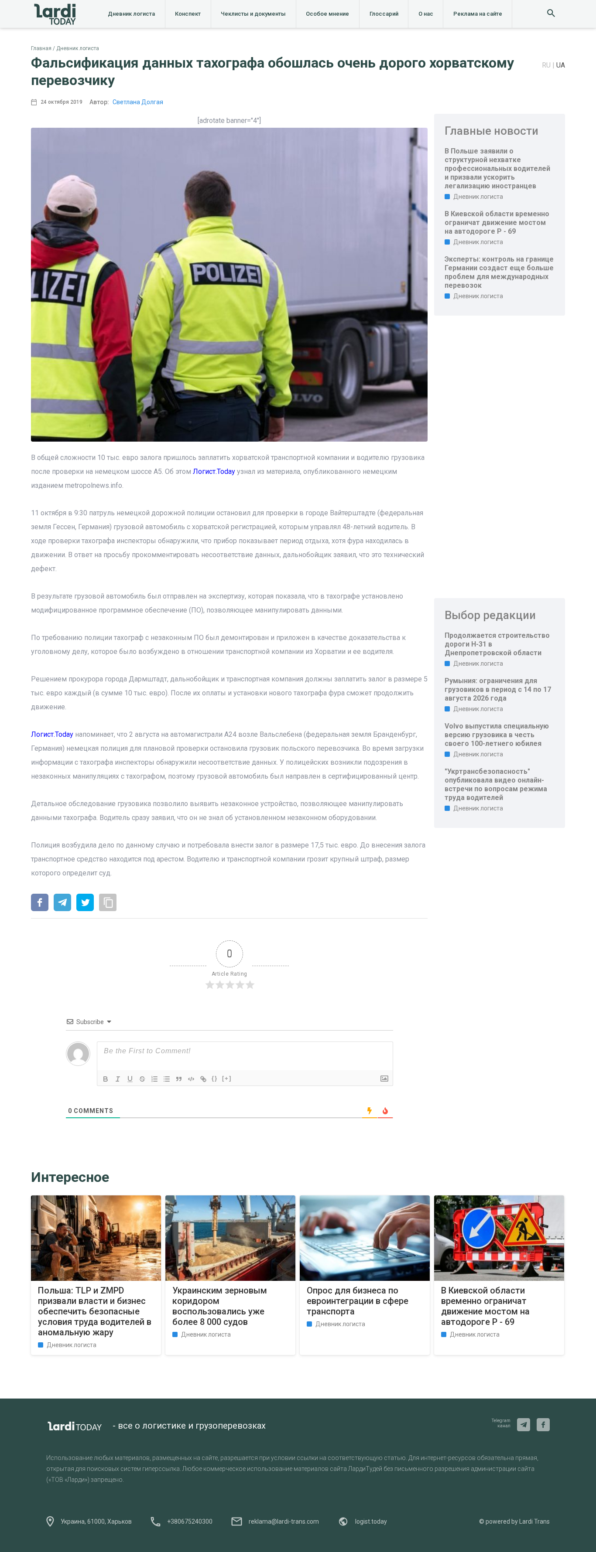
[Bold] (105, 1079)
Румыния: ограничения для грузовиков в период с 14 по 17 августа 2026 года (498, 689)
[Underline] (130, 1079)
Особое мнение (327, 13)
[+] (227, 1078)
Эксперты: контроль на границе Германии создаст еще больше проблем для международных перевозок (499, 272)
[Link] (203, 1079)
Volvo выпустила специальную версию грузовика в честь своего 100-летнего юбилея (497, 735)
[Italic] (118, 1079)
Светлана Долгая (138, 102)
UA (560, 65)
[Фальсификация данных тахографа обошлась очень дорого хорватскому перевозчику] (39, 903)
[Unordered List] (167, 1079)
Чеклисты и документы (253, 13)
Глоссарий (384, 13)
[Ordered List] (154, 1079)
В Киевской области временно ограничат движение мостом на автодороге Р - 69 (497, 222)
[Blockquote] (179, 1079)
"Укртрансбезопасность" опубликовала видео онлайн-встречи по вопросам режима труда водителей (496, 784)
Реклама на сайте (477, 13)
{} (215, 1078)
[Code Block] (191, 1079)
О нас (425, 13)
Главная (41, 48)
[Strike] (142, 1079)
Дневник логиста (131, 13)
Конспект (188, 13)
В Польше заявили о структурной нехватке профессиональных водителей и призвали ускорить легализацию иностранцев (497, 168)
